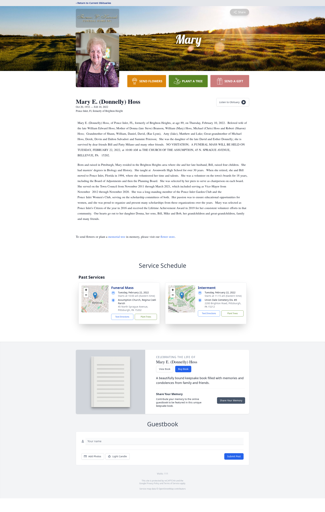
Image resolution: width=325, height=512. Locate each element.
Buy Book (183, 369)
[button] (95, 295)
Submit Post (234, 456)
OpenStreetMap (166, 488)
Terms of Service (172, 483)
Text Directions (122, 316)
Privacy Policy (153, 483)
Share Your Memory (231, 400)
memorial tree (116, 237)
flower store (167, 237)
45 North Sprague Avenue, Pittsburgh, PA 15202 (133, 308)
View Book (164, 369)
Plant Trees (146, 316)
